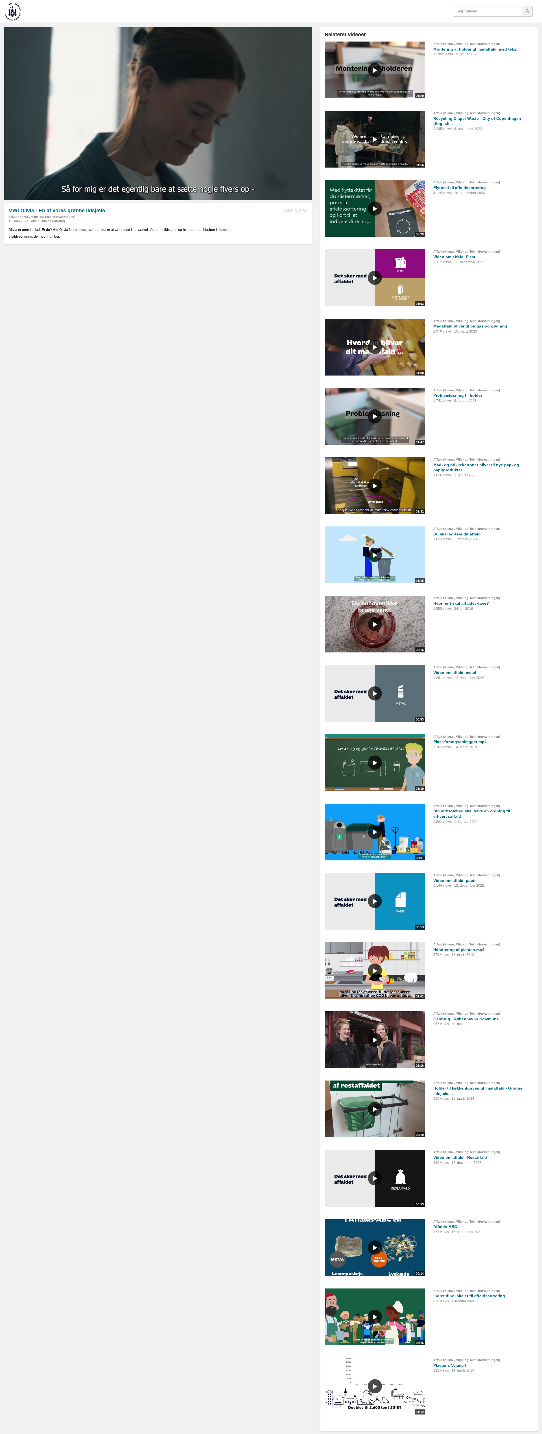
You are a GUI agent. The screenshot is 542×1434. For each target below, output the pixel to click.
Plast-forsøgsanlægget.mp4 (460, 741)
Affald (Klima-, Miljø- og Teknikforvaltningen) (41, 216)
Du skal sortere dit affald (457, 534)
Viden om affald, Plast (454, 257)
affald (35, 221)
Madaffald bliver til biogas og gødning (470, 326)
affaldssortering (53, 221)
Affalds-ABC (445, 1226)
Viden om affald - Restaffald (460, 1157)
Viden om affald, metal (454, 672)
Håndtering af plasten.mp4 (458, 949)
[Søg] (527, 11)
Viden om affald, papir (454, 880)
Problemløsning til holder (457, 395)
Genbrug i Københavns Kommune (466, 1019)
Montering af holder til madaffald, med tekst (475, 49)
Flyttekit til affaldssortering (459, 187)
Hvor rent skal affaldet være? (461, 603)
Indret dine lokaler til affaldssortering (469, 1296)
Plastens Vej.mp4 (449, 1365)
